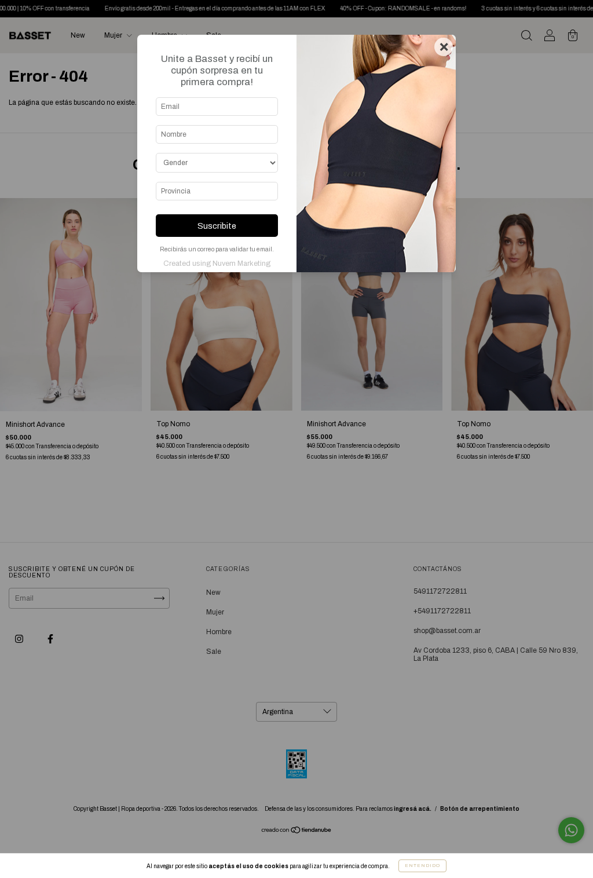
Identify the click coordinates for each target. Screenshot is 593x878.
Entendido (422, 865)
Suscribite (216, 226)
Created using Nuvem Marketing (216, 263)
